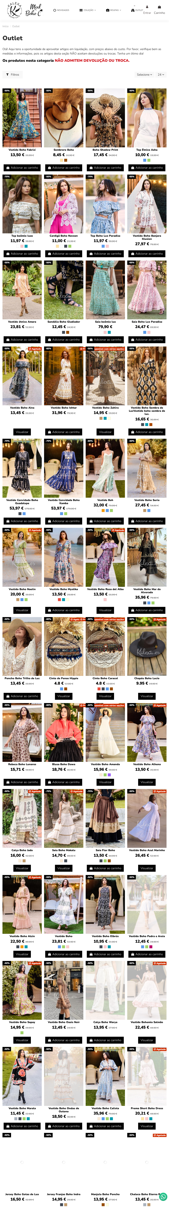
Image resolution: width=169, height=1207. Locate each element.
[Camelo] (101, 418)
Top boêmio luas (22, 236)
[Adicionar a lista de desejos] (39, 94)
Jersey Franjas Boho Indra (63, 1194)
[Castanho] (65, 160)
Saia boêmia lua (105, 322)
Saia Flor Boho (105, 850)
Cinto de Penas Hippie (63, 678)
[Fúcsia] (150, 946)
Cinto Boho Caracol (105, 678)
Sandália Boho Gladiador (64, 322)
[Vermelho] (59, 599)
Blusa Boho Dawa (63, 764)
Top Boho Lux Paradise (105, 236)
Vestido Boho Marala (22, 1108)
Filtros (14, 75)
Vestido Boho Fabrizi (22, 150)
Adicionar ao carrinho (24, 168)
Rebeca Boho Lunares (22, 764)
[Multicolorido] (109, 418)
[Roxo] (109, 774)
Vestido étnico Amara (22, 322)
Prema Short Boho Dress (147, 1108)
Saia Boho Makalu (63, 850)
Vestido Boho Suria (146, 500)
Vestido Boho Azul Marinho (147, 850)
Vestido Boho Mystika (64, 589)
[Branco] (17, 246)
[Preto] (65, 246)
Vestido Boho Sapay (22, 1022)
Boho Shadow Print (105, 150)
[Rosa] (21, 246)
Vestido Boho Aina (22, 408)
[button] (87, 10)
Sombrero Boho (64, 150)
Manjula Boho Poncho (105, 1194)
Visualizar (22, 432)
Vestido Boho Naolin (22, 589)
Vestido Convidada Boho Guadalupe (22, 501)
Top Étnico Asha (146, 150)
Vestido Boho (63, 936)
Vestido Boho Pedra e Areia (147, 936)
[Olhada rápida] (39, 100)
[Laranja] (103, 510)
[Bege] (61, 160)
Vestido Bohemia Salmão (147, 1022)
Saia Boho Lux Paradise (147, 322)
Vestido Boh (105, 500)
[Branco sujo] (101, 774)
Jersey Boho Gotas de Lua (22, 1194)
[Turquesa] (26, 246)
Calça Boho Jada (22, 850)
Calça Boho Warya (105, 1022)
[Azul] (144, 160)
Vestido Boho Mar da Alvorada (147, 590)
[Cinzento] (15, 1118)
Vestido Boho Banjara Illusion (147, 237)
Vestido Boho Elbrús (105, 936)
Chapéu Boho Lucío (146, 678)
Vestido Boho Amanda (105, 764)
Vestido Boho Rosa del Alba (105, 589)
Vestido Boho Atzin (22, 936)
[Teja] (150, 424)
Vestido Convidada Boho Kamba (64, 501)
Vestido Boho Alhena (147, 764)
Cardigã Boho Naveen (64, 236)
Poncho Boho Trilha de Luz (22, 678)
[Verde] (148, 160)
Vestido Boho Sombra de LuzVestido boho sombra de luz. (147, 411)
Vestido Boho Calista (105, 1108)
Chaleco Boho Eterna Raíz (147, 1194)
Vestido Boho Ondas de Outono (64, 1110)
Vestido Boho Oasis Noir (64, 1022)
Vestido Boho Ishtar (64, 408)
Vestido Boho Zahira (105, 408)
